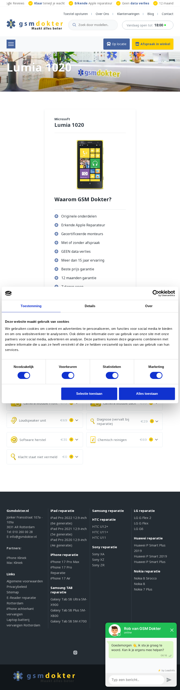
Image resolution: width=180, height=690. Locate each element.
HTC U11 (99, 537)
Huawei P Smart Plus (150, 561)
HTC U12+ (100, 526)
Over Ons (102, 14)
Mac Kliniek (15, 563)
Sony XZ (98, 559)
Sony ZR (98, 565)
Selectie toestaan (89, 393)
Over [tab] (149, 306)
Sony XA (98, 554)
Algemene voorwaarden (25, 581)
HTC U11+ (100, 532)
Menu (11, 44)
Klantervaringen (128, 14)
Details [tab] (90, 306)
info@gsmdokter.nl (23, 537)
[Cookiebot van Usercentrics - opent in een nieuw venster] (156, 293)
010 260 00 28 (23, 532)
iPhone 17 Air (60, 578)
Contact (167, 14)
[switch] (68, 375)
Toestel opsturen (75, 14)
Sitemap (13, 592)
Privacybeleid (17, 586)
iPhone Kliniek (16, 558)
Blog (150, 14)
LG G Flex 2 (142, 517)
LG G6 (138, 528)
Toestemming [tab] (31, 306)
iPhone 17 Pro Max (64, 561)
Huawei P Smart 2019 (150, 556)
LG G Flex (141, 523)
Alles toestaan (147, 393)
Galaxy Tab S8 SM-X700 (68, 621)
